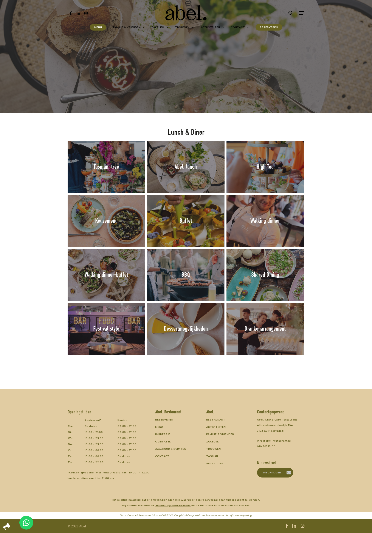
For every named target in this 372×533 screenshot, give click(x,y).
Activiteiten (216, 426)
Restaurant (215, 419)
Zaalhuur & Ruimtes (170, 448)
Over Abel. (163, 441)
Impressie (162, 434)
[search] (290, 13)
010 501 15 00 (266, 446)
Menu (159, 426)
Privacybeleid (193, 515)
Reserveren (164, 419)
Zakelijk (212, 441)
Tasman (212, 456)
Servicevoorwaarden (217, 515)
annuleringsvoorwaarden (173, 505)
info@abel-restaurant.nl (274, 440)
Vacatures (214, 463)
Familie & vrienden (220, 434)
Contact (162, 456)
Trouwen (213, 448)
